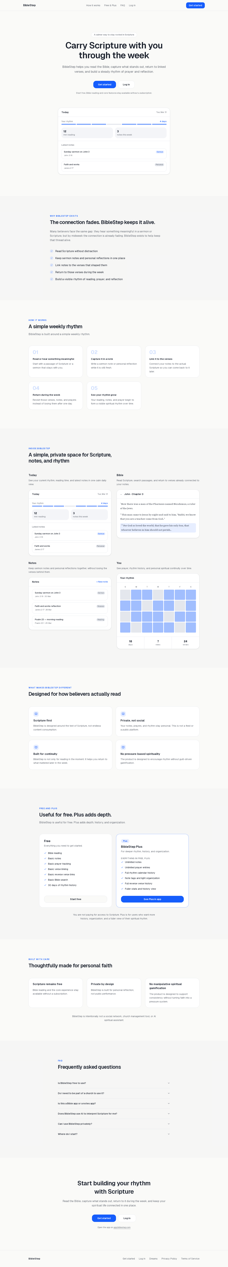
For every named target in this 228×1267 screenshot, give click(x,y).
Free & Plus (110, 5)
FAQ (123, 5)
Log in (132, 5)
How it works (93, 5)
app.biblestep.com (122, 1227)
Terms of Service (190, 1258)
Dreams (153, 1258)
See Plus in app (152, 899)
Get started (195, 5)
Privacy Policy (169, 1258)
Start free (75, 899)
